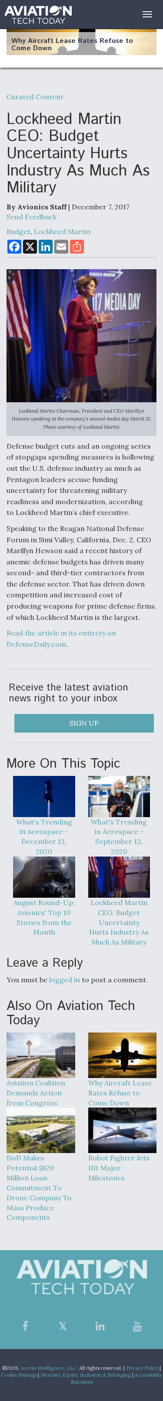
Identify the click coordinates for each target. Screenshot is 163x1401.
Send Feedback (32, 216)
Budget (18, 231)
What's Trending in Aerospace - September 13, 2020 (119, 837)
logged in (64, 979)
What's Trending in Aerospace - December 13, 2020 (44, 837)
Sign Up (84, 723)
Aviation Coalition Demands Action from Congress (36, 1092)
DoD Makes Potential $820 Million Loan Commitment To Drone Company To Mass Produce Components (39, 1187)
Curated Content (35, 96)
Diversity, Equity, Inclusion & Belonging (85, 1375)
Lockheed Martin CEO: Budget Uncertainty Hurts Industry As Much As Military (119, 922)
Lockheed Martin (62, 231)
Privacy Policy (142, 1368)
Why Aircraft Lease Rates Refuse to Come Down (72, 45)
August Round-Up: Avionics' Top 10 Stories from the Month (44, 917)
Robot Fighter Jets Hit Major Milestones (119, 1167)
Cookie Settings (19, 1375)
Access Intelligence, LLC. (49, 1368)
